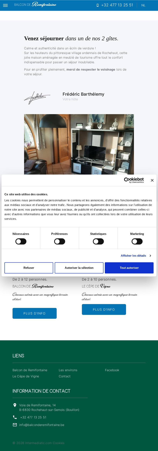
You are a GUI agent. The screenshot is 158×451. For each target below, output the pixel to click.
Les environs (68, 370)
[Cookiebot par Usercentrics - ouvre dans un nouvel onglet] (127, 180)
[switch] (59, 241)
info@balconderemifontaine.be (41, 425)
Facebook (112, 370)
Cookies (58, 443)
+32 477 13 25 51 (33, 417)
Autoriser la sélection (79, 267)
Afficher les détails (133, 255)
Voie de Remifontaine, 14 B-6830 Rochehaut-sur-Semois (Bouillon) (49, 407)
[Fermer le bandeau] (152, 180)
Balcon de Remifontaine (30, 370)
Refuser (29, 267)
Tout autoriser (129, 267)
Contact (65, 376)
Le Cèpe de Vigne (26, 376)
